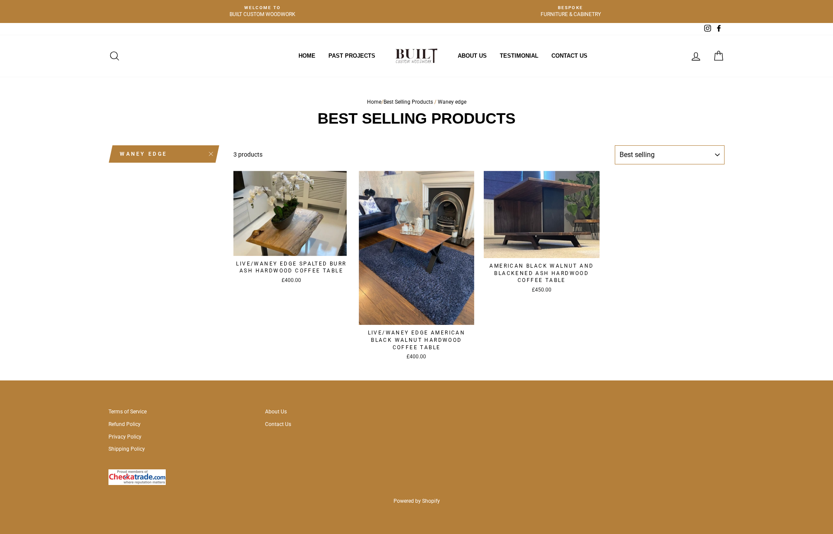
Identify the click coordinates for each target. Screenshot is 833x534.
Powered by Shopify (417, 501)
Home (306, 55)
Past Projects (351, 55)
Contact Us (569, 55)
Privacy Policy (124, 437)
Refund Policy (124, 424)
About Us (472, 55)
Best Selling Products (408, 102)
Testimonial (519, 55)
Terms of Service (127, 412)
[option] (262, 11)
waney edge (143, 154)
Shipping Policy (126, 449)
